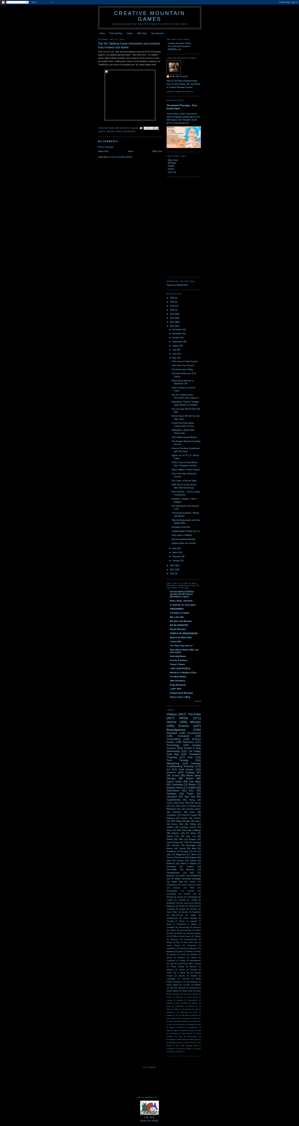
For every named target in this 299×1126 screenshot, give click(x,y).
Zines (198, 991)
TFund (193, 1042)
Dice (191, 790)
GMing (193, 824)
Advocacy (174, 939)
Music (192, 812)
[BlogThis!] (148, 128)
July (174, 350)
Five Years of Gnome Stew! (184, 480)
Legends (193, 921)
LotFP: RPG (175, 689)
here (144, 55)
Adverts (180, 897)
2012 (172, 565)
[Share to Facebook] (154, 128)
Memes (176, 1030)
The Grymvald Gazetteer (179, 46)
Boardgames (176, 729)
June (174, 354)
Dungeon (193, 857)
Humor (172, 722)
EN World (191, 833)
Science (171, 772)
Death (169, 942)
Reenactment (192, 1036)
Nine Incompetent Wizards (183, 539)
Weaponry (193, 906)
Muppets (180, 1000)
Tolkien (190, 778)
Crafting (194, 900)
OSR (199, 1030)
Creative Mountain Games (149, 16)
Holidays (171, 793)
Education (176, 812)
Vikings (194, 924)
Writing (170, 839)
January (176, 560)
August (175, 346)
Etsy (178, 942)
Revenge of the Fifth (181, 527)
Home (102, 33)
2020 (172, 302)
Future (198, 930)
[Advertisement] (179, 226)
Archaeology (184, 927)
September (177, 341)
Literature (172, 796)
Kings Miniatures (178, 685)
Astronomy (184, 1012)
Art (168, 769)
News (193, 854)
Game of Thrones (188, 806)
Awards (184, 818)
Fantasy (190, 772)
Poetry (198, 951)
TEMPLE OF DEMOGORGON (183, 633)
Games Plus (173, 836)
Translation (171, 1049)
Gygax (194, 815)
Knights (194, 976)
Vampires (181, 958)
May (174, 358)
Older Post (157, 151)
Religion (195, 1003)
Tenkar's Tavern (177, 664)
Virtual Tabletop (190, 918)
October (176, 337)
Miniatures (171, 809)
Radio (193, 915)
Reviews (175, 845)
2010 (172, 573)
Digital (182, 961)
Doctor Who (177, 824)
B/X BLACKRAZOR (179, 625)
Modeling (171, 951)
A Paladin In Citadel (179, 613)
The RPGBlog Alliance (149, 1119)
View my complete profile (180, 91)
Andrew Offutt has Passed (183, 543)
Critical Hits (175, 641)
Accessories (194, 733)
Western (193, 967)
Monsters (171, 875)
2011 (172, 569)
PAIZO (171, 169)
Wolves (171, 1051)
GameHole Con (195, 1021)
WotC (182, 875)
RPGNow (172, 163)
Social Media (172, 991)
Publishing (181, 924)
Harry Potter (172, 912)
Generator (182, 1024)
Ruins (169, 1006)
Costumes (171, 961)
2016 (172, 314)
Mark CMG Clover (179, 76)
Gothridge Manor (178, 656)
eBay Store (173, 160)
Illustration (171, 903)
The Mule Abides (178, 676)
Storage (179, 1042)
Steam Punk (187, 991)
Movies (195, 722)
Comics (170, 803)
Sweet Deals (174, 781)
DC (177, 1015)
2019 (172, 306)
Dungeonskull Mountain (181, 693)
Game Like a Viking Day (178, 973)
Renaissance (171, 1039)
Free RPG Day (190, 942)
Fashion (197, 818)
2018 (172, 310)
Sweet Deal (177, 882)
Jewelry (181, 976)
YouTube (194, 714)
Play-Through (177, 915)
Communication (190, 939)
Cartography (192, 897)
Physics (169, 1003)
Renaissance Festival (186, 1039)
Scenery (173, 954)
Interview (197, 842)
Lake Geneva (184, 903)
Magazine (171, 906)
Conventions (174, 739)
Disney (182, 921)
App (196, 1009)
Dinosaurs (179, 997)
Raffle (186, 1003)
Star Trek (189, 796)
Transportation (173, 873)
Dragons (192, 839)
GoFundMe (172, 869)
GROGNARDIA (177, 609)
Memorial (194, 948)
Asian (186, 994)
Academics (172, 851)
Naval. (179, 982)
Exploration (187, 1018)
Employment (172, 885)
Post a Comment (105, 147)
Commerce (194, 994)
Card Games (186, 769)
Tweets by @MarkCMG (177, 285)
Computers (171, 815)
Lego (196, 903)
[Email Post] (141, 128)
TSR (186, 842)
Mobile (184, 1030)
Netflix (189, 951)
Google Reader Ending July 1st (186, 531)
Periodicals (174, 1033)
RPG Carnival (195, 964)
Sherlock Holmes (193, 933)
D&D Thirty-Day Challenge (189, 830)
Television (188, 742)
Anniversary (187, 1009)
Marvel (170, 848)
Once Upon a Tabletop (182, 535)
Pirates (182, 906)
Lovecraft (186, 979)
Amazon (170, 970)
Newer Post (103, 151)
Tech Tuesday (177, 760)
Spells (171, 1042)
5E (171, 994)
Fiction (181, 803)
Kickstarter (129, 131)
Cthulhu (192, 882)
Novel (169, 924)
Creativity (171, 909)
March (175, 552)
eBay (194, 848)
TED (186, 1042)
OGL (188, 985)
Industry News (114, 131)
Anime (177, 1009)
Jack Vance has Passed (183, 365)
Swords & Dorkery (178, 660)
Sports (169, 958)
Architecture (171, 1012)
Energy (185, 851)
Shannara (193, 988)
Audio (195, 1012)
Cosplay (169, 1015)
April (174, 548)
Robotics (176, 833)
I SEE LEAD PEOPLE (180, 668)
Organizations (193, 1000)
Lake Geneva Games (191, 809)
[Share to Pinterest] (157, 128)
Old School (173, 775)
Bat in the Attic (177, 617)
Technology (173, 745)
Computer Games (188, 827)
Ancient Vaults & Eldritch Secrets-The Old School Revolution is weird (182, 594)
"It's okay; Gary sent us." (182, 645)
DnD (190, 757)
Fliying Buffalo (182, 1021)
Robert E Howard (188, 863)
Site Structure (157, 33)
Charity (193, 860)
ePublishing (195, 875)
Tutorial (182, 848)
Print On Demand (177, 988)
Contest (190, 866)
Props (178, 1003)
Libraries (176, 888)
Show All (198, 701)
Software (194, 954)
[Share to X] (151, 128)
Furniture (193, 909)
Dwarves (195, 1015)
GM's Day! (142, 33)
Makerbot (181, 1027)
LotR (172, 964)
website (170, 827)
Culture (173, 930)
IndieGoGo (171, 948)
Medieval (171, 818)
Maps (169, 1030)
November (177, 333)
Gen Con (172, 1024)
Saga (199, 1039)
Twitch (189, 1049)
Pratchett (181, 964)
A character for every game (183, 605)
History (192, 800)
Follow (130, 33)
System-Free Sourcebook (184, 1006)
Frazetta (193, 970)
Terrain (170, 857)
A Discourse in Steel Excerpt (185, 361)
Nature (181, 951)
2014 (172, 322)
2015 (172, 318)
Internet (183, 948)
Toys (173, 806)
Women (179, 1051)
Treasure (181, 1049)
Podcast (190, 891)
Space (198, 821)
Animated (171, 927)
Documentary (185, 930)
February (176, 556)
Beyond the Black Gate (181, 637)
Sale (169, 860)
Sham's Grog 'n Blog (180, 697)
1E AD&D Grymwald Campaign (186, 879)
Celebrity (182, 900)
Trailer (190, 793)
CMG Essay (195, 803)
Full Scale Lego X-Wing (182, 369)
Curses (169, 997)
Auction (180, 857)
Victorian (198, 1049)
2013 (172, 326)
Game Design (173, 842)
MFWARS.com (174, 49)
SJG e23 (172, 172)
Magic (172, 1027)
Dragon (182, 909)
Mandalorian (193, 1027)
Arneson (178, 994)
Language (171, 979)
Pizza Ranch (187, 1033)
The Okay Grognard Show (187, 1045)
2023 (172, 298)
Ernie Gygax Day (173, 1018)
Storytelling (171, 894)
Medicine (171, 863)
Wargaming (173, 763)
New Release (192, 982)
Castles (170, 900)
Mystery (184, 912)
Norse (192, 1030)
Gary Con (191, 836)
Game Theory (192, 997)
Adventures (173, 790)
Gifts (199, 885)
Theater (197, 936)
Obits (180, 839)
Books (192, 784)
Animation (171, 866)
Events (184, 726)
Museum (190, 869)
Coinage (170, 921)
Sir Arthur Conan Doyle (180, 936)
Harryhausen (195, 961)
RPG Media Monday (180, 821)
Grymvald (192, 945)
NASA (179, 933)
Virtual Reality (177, 967)
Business (197, 927)
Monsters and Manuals (181, 621)
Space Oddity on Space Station (186, 469)
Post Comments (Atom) (121, 157)
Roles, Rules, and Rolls (181, 601)
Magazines (181, 854)
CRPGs (194, 958)
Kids (171, 933)
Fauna (171, 1021)
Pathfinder (196, 912)
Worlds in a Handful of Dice (183, 672)
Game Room (187, 885)
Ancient (180, 860)
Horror (169, 830)
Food (183, 815)
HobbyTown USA (195, 1024)
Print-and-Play (115, 33)
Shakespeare (172, 918)
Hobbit (192, 787)
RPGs (183, 718)
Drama (182, 970)
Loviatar (169, 1000)
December (177, 329)
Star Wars (195, 781)
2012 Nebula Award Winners (184, 437)
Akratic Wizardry (178, 629)
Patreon (197, 985)
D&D (192, 873)
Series (183, 954)
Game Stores (173, 945)
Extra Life (197, 1018)
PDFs (192, 888)
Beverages (191, 845)
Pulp (180, 1036)
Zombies (187, 894)
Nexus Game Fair (174, 985)
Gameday (177, 784)
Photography (172, 891)
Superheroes (174, 799)
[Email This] (145, 128)
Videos (172, 714)
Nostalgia (172, 733)
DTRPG (171, 166)
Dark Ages (185, 1015)
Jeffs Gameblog (177, 681)
